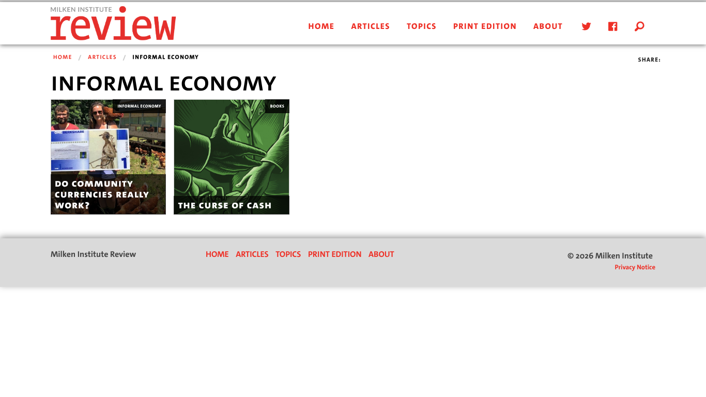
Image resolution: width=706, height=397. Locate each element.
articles (370, 26)
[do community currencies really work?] (108, 156)
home (322, 26)
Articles (102, 57)
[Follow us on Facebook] (611, 26)
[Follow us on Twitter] (584, 26)
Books (277, 106)
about (548, 26)
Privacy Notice (635, 267)
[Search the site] (639, 26)
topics (422, 26)
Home (62, 57)
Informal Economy (139, 106)
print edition (485, 26)
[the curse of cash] (231, 156)
